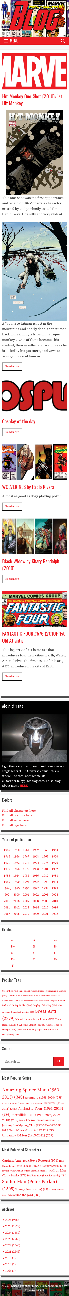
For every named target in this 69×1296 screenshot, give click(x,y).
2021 (45, 914)
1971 (7, 863)
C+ (13, 953)
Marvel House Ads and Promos (34, 1019)
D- (55, 959)
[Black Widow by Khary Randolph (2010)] (34, 551)
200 (7, 895)
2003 (45, 895)
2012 (16, 907)
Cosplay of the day (18, 421)
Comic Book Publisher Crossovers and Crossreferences (30, 1000)
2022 (55, 914)
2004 (55, 895)
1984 (16, 876)
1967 (26, 856)
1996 (26, 888)
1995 (16, 888)
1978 (16, 869)
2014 (36, 907)
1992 (36, 882)
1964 (55, 850)
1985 (26, 876)
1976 (55, 863)
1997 (36, 888)
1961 (26, 850)
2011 (7, 907)
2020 (36, 914)
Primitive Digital (34, 1290)
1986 (36, 876)
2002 (36, 895)
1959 (7, 850)
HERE (24, 786)
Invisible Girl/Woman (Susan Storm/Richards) (27, 1170)
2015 (45, 907)
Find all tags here (14, 825)
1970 (55, 856)
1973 (26, 863)
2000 (16, 895)
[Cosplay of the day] (34, 411)
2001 (26, 895)
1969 (45, 856)
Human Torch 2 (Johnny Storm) (44, 1166)
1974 (36, 863)
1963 (45, 850)
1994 (55, 882)
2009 (45, 901)
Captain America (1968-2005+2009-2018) (22, 1103)
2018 (16, 914)
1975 (45, 863)
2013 (26, 907)
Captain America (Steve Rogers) (30, 1161)
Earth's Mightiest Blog (24, 1286)
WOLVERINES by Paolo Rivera (28, 486)
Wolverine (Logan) (23, 1195)
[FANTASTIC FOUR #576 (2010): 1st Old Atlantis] (34, 624)
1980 (36, 869)
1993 (45, 882)
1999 (55, 888)
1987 (45, 876)
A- (55, 940)
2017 (7, 914)
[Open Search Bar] (63, 41)
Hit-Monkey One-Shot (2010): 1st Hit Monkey (32, 99)
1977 (7, 869)
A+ (13, 940)
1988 (55, 876)
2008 (36, 901)
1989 (7, 882)
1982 (55, 869)
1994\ (7, 888)
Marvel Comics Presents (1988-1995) (31, 1130)
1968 (36, 856)
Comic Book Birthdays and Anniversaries (34, 995)
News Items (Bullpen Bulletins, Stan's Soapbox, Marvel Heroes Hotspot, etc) (32, 1024)
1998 (45, 888)
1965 (7, 856)
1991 (26, 882)
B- (55, 946)
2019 (26, 914)
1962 (36, 850)
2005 (7, 901)
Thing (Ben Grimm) (32, 1189)
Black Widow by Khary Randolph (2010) (30, 564)
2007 (26, 901)
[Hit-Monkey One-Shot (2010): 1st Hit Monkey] (34, 86)
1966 (16, 856)
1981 (45, 869)
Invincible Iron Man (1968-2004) (39, 1120)
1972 (16, 863)
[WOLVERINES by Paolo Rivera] (34, 477)
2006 (16, 901)
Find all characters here (19, 811)
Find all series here (15, 820)
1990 (16, 882)
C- (55, 953)
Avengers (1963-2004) (43, 1098)
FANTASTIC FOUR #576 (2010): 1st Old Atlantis (33, 637)
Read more (12, 366)
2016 (55, 907)
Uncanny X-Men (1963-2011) (27, 1135)
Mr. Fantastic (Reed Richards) (46, 1175)
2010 (55, 901)
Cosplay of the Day (45, 1005)
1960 (16, 850)
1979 (26, 869)
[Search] (58, 1061)
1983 (7, 876)
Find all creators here (17, 815)
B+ (13, 946)
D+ (13, 959)
